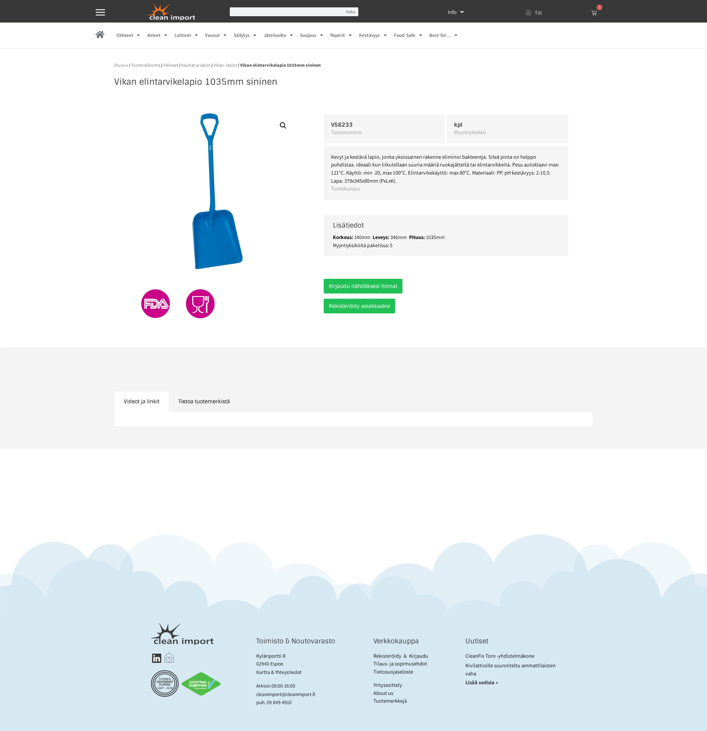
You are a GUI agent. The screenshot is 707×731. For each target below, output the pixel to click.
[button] (283, 125)
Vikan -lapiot (225, 65)
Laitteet (183, 35)
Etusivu (121, 65)
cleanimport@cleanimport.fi (285, 694)
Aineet (154, 35)
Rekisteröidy (387, 655)
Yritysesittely (387, 684)
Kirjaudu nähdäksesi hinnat (363, 286)
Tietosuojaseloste (393, 671)
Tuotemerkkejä (390, 700)
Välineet (124, 35)
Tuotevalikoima (145, 65)
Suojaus (308, 35)
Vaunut (212, 35)
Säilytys (242, 35)
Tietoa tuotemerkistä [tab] (204, 401)
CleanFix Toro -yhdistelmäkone (499, 655)
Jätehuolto (275, 35)
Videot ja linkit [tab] (141, 401)
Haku (350, 11)
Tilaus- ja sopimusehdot (400, 663)
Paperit (337, 35)
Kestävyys (369, 35)
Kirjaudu (418, 655)
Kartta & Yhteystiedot (279, 672)
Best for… (440, 35)
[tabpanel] (353, 419)
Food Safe (404, 35)
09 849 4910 (279, 702)
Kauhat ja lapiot (196, 65)
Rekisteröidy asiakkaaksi (359, 306)
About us (383, 692)
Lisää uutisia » (482, 682)
